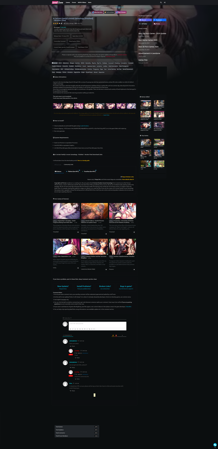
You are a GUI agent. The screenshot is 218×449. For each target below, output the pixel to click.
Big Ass (94, 63)
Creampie (130, 63)
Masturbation (55, 69)
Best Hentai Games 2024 (148, 40)
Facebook (159, 20)
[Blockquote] (85, 329)
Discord (143, 20)
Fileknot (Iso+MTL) (73, 171)
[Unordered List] (82, 329)
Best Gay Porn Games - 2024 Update (152, 33)
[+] (94, 329)
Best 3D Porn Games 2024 (148, 47)
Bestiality (88, 63)
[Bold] (70, 329)
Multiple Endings (69, 69)
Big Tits (99, 63)
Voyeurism (101, 72)
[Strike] (77, 329)
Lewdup (77, 350)
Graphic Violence (56, 66)
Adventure (66, 63)
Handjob (71, 66)
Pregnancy (96, 69)
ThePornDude (110, 12)
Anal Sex (77, 63)
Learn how (106, 115)
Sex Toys (119, 69)
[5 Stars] (61, 23)
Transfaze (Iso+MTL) (90, 171)
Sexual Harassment (128, 69)
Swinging (58, 72)
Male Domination (113, 66)
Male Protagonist (123, 66)
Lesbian (105, 66)
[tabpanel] (94, 171)
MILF (62, 69)
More (89, 2)
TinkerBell (63, 27)
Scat (105, 69)
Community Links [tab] (68, 164)
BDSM (82, 63)
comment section (122, 54)
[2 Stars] (56, 23)
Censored (110, 63)
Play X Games (121, 12)
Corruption (124, 63)
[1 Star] (54, 23)
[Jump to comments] (215, 444)
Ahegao (72, 63)
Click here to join (110, 56)
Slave (53, 72)
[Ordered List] (80, 329)
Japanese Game (91, 66)
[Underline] (75, 329)
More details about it (128, 179)
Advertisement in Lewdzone (149, 53)
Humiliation (78, 66)
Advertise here (97, 12)
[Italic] (73, 329)
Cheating (117, 63)
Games (68, 2)
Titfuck (64, 72)
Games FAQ (143, 60)
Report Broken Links (128, 176)
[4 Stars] (59, 23)
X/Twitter (144, 23)
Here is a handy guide (83, 160)
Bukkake (105, 63)
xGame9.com (120, 7)
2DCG (60, 63)
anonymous (85, 353)
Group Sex (65, 66)
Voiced (95, 72)
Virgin (83, 72)
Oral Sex (90, 69)
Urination (70, 72)
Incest (84, 66)
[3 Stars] (58, 23)
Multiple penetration (80, 69)
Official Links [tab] (57, 164)
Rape (101, 69)
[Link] (89, 329)
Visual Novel (89, 72)
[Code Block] (87, 329)
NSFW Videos (82, 2)
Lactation (99, 66)
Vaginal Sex (77, 72)
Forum (74, 2)
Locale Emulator (84, 126)
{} (91, 329)
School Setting (112, 69)
